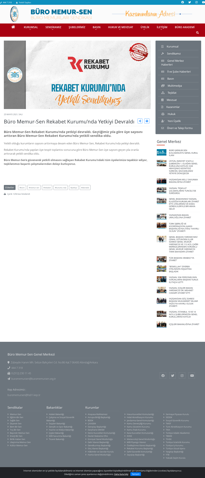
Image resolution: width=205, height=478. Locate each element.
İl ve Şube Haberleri (179, 71)
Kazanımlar (173, 107)
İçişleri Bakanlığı (56, 432)
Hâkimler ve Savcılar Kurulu (101, 451)
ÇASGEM (92, 423)
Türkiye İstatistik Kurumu (178, 442)
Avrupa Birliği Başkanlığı (99, 417)
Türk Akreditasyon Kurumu (179, 426)
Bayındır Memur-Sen (19, 432)
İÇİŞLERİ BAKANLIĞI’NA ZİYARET (184, 324)
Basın (170, 78)
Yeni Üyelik (174, 121)
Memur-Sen (15, 414)
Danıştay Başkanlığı (97, 426)
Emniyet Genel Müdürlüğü (100, 439)
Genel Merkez (169, 141)
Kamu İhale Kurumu (136, 429)
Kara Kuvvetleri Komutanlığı (140, 432)
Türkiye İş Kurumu (174, 445)
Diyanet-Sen (15, 423)
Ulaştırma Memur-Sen (20, 442)
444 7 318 (7, 2)
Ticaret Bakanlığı (56, 439)
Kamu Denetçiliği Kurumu (139, 423)
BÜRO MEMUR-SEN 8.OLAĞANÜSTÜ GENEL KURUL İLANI (183, 153)
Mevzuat (172, 100)
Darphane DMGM (96, 429)
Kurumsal (172, 46)
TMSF (168, 423)
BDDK (90, 420)
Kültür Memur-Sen (19, 445)
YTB (167, 454)
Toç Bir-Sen (15, 429)
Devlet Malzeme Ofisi (98, 436)
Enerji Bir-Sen (16, 436)
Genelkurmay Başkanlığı (99, 445)
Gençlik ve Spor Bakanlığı (60, 426)
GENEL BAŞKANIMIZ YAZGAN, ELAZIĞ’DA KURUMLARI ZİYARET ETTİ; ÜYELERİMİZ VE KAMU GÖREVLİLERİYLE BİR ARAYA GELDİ (184, 203)
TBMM (169, 436)
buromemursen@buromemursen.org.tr (33, 378)
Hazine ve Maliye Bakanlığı (61, 429)
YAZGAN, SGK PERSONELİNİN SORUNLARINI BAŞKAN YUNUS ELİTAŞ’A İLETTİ (183, 280)
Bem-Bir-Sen (16, 426)
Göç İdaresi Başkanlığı (98, 448)
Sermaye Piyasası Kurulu (177, 414)
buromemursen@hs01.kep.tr (24, 395)
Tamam (135, 474)
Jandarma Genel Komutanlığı (140, 420)
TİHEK (169, 439)
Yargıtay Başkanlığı (174, 451)
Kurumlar (92, 407)
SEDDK (169, 417)
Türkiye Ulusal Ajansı (175, 448)
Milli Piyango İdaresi (136, 442)
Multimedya (175, 85)
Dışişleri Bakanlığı (57, 423)
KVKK (129, 436)
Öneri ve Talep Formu (180, 128)
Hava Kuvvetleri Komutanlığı (140, 414)
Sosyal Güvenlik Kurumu (177, 420)
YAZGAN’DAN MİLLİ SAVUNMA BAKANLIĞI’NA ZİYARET (183, 180)
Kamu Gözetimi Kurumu (138, 426)
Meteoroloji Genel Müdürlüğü (141, 439)
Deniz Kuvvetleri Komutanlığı (101, 432)
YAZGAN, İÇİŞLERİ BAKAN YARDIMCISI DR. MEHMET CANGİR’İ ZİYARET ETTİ (181, 290)
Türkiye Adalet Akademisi (178, 432)
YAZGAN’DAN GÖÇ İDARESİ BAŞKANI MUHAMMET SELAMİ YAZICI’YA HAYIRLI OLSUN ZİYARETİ (183, 302)
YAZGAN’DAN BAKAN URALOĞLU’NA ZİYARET (180, 216)
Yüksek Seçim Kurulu (175, 457)
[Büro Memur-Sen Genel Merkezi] (102, 14)
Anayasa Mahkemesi (97, 414)
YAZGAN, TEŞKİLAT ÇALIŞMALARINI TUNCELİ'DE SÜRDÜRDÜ (182, 191)
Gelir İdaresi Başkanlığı (98, 442)
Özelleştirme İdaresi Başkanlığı (141, 445)
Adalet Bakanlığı (56, 414)
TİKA (168, 429)
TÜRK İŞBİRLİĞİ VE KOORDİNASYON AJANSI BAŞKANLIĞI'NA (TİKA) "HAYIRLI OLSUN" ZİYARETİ (184, 227)
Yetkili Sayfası (25, 2)
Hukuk (171, 114)
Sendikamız (174, 53)
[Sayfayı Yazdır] (146, 120)
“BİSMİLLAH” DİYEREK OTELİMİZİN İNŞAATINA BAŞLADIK (180, 269)
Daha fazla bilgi (121, 474)
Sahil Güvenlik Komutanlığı (139, 451)
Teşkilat (172, 92)
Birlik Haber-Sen (17, 439)
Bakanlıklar (54, 407)
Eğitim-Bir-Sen (16, 417)
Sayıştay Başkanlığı (136, 454)
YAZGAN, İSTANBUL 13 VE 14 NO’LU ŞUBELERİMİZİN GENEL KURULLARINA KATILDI (183, 314)
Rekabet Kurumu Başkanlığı (140, 448)
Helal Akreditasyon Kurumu (140, 417)
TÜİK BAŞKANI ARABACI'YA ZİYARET (181, 259)
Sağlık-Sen (15, 420)
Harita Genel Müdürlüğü (99, 454)
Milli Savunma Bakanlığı (60, 436)
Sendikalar (15, 407)
